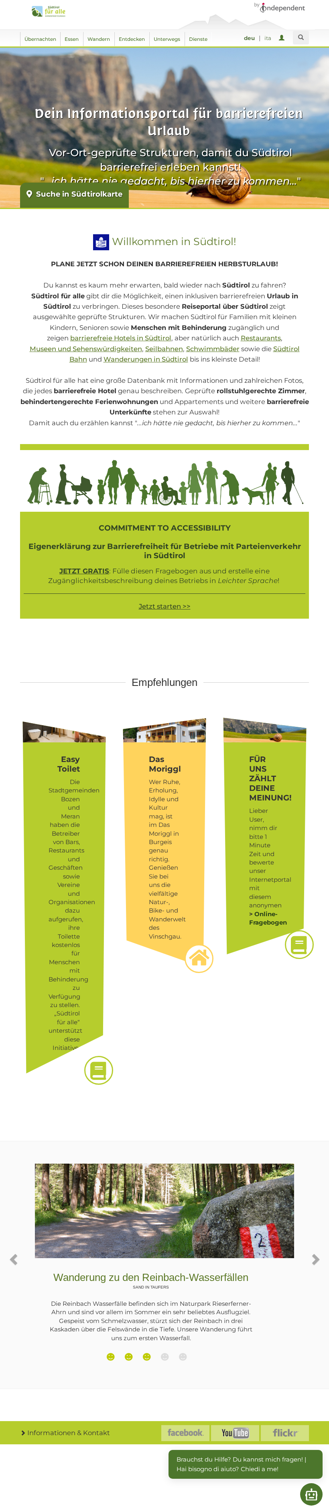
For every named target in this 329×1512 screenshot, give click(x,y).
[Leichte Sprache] (101, 241)
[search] (301, 37)
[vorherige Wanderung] (14, 1259)
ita (267, 38)
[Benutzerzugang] (283, 38)
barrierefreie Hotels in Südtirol (120, 338)
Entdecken (132, 39)
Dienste (198, 39)
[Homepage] (50, 11)
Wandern (98, 39)
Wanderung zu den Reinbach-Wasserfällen (150, 1280)
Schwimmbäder (213, 349)
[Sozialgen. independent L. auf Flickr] (285, 1433)
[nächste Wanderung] (315, 1259)
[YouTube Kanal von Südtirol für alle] (235, 1433)
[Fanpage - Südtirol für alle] (185, 1433)
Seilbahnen (164, 349)
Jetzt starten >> (165, 606)
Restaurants (261, 338)
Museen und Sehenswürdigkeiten (86, 349)
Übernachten (40, 39)
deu (249, 38)
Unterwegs (167, 39)
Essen (72, 39)
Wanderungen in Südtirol (146, 359)
